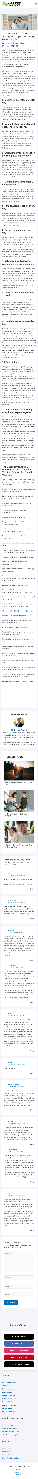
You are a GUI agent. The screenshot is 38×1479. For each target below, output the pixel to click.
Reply (32, 889)
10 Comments (7, 43)
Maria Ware (13, 1149)
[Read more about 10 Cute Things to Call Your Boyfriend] (19, 800)
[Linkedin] (17, 46)
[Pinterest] (13, 46)
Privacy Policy (19, 1472)
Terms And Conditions (19, 1470)
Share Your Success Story (11, 1458)
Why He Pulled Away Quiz (10, 1435)
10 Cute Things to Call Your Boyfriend (16, 815)
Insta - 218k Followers (19, 1350)
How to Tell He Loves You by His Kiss (18, 784)
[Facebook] (3, 46)
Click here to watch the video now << (15, 585)
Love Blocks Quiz (8, 1425)
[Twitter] (8, 46)
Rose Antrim (12, 900)
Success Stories (7, 1455)
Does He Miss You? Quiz (10, 1431)
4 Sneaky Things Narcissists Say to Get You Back (18, 846)
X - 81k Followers (19, 1337)
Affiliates (19, 1474)
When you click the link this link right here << (18, 611)
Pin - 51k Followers (19, 1357)
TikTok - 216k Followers (19, 1364)
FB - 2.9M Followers (19, 1344)
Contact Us (6, 1448)
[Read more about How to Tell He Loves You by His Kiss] (19, 770)
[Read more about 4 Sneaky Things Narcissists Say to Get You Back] (19, 831)
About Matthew (7, 1451)
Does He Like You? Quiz (10, 1428)
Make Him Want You (9, 1399)
